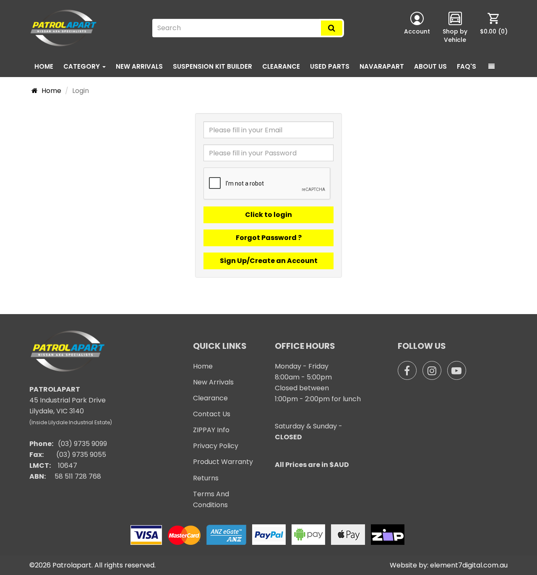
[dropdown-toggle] (491, 66)
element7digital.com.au (469, 565)
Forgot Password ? (269, 237)
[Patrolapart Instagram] (431, 370)
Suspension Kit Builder (212, 66)
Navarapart (382, 66)
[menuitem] (494, 28)
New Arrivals (139, 66)
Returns (206, 478)
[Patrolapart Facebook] (407, 370)
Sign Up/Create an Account (269, 261)
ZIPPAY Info (211, 430)
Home (43, 66)
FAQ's (466, 66)
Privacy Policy (215, 446)
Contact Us (211, 414)
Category (82, 66)
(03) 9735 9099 (82, 444)
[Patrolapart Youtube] (456, 370)
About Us (430, 66)
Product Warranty (223, 462)
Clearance (281, 66)
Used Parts (329, 66)
